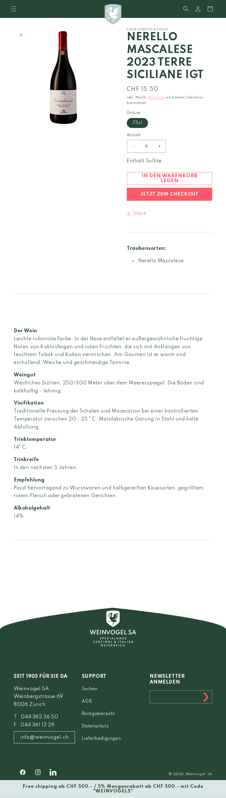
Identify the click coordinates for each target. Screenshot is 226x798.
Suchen (90, 689)
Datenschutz (95, 726)
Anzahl (133, 135)
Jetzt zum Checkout (169, 194)
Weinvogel (195, 774)
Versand (156, 97)
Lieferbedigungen (101, 739)
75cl (137, 123)
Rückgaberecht (98, 714)
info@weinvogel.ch (44, 737)
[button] (186, 9)
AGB (87, 701)
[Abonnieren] (206, 696)
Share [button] (139, 213)
